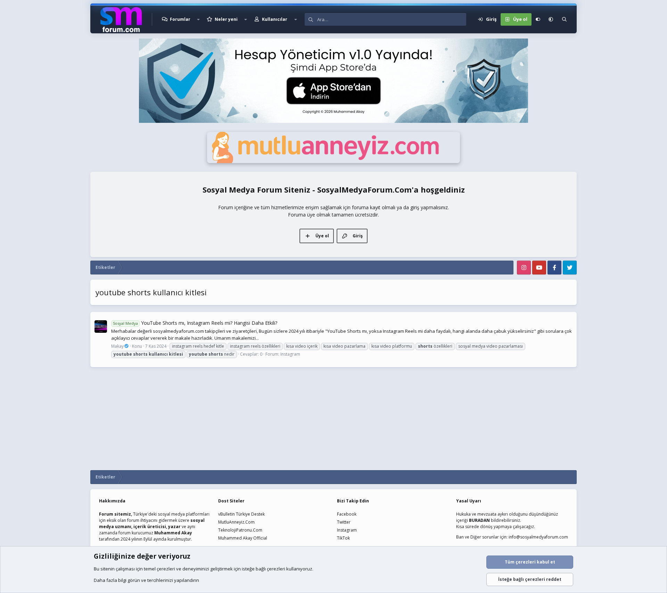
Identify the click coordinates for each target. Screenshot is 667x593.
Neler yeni (226, 19)
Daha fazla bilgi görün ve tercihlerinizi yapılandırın (146, 580)
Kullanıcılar (274, 19)
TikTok (343, 538)
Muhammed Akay (173, 533)
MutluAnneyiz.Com (236, 522)
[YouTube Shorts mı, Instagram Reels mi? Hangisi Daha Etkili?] (100, 326)
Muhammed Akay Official (242, 538)
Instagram (290, 354)
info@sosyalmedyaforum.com (538, 537)
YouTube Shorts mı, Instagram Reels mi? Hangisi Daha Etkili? (195, 323)
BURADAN (479, 520)
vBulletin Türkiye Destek (241, 514)
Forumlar (180, 19)
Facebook (346, 514)
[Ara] (564, 19)
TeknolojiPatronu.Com (240, 530)
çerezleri (166, 569)
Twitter (344, 522)
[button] (198, 19)
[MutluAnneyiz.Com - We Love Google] (333, 161)
